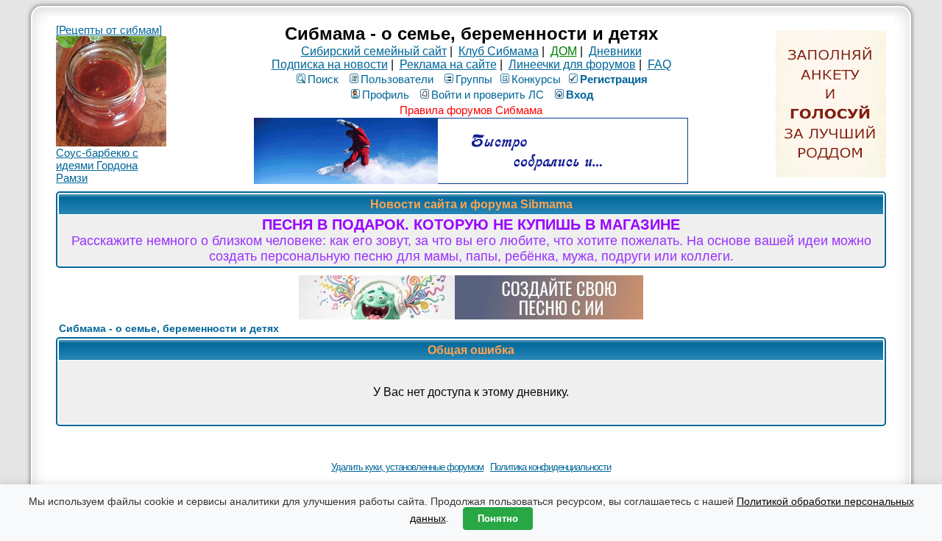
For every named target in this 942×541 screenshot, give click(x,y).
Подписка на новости (330, 64)
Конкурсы (536, 79)
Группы (474, 79)
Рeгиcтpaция (614, 79)
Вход (580, 94)
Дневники (615, 51)
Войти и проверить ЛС (487, 94)
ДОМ (563, 51)
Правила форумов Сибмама (471, 110)
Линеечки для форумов (572, 64)
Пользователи (397, 79)
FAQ (659, 64)
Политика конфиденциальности (550, 467)
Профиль (385, 94)
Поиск (323, 79)
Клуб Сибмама (498, 51)
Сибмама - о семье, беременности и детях (169, 328)
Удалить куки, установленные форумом (407, 467)
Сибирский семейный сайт (374, 51)
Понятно (498, 518)
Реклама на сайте (448, 64)
